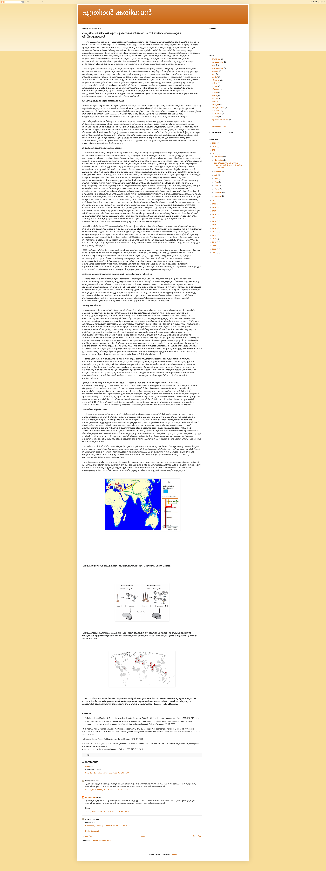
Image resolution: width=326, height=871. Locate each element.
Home (142, 836)
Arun (87, 766)
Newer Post (87, 836)
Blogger (174, 854)
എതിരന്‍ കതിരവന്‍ (117, 12)
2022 (214, 200)
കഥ (213, 65)
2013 (214, 232)
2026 (214, 143)
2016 (214, 221)
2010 (214, 242)
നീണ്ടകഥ (215, 89)
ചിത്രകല (216, 80)
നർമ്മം (214, 83)
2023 (214, 153)
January (217, 196)
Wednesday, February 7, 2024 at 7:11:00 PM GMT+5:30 (108, 826)
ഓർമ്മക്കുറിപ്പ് (217, 62)
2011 (214, 239)
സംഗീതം (215, 110)
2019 (214, 211)
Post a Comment (92, 831)
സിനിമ (215, 116)
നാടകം (215, 86)
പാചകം (215, 98)
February (218, 192)
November (218, 160)
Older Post (197, 836)
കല (213, 74)
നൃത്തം (215, 92)
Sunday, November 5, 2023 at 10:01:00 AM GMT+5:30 (107, 811)
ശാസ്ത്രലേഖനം (218, 107)
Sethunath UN (91, 797)
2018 (214, 214)
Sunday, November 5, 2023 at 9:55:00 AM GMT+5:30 (106, 790)
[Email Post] (88, 755)
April (216, 185)
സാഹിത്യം (217, 113)
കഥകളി (215, 71)
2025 (214, 146)
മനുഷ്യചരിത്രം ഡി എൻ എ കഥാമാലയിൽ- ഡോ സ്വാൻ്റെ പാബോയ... (228, 165)
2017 (214, 218)
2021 (214, 204)
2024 (214, 150)
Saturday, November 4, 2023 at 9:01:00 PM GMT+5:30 (107, 773)
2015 (214, 225)
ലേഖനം (215, 101)
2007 (214, 252)
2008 (214, 249)
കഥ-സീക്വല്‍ (217, 68)
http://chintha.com (219, 126)
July (216, 175)
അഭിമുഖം (216, 59)
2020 (214, 207)
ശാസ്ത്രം (215, 104)
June (216, 179)
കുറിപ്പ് (214, 77)
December (218, 156)
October (217, 172)
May (216, 182)
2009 (214, 246)
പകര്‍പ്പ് (215, 95)
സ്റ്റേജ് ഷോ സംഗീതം (220, 120)
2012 (214, 235)
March (217, 189)
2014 (214, 228)
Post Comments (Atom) (102, 840)
